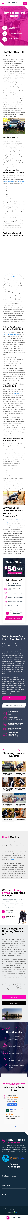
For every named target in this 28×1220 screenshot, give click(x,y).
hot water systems (9, 181)
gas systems (20, 181)
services (23, 165)
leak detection (18, 393)
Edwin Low (13, 1109)
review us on (11, 1104)
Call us (10, 1036)
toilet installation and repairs (11, 334)
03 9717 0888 (13, 859)
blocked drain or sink (8, 448)
